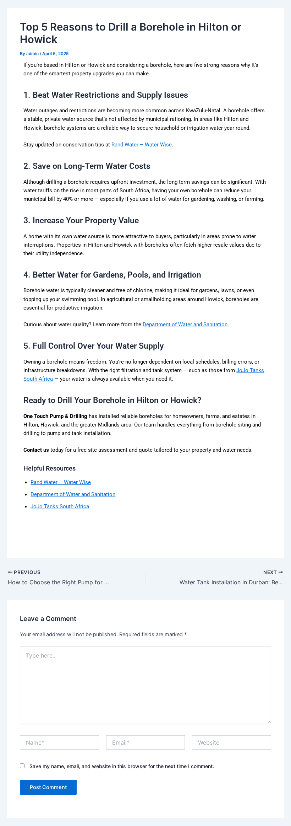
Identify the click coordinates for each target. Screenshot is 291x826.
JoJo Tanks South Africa (60, 506)
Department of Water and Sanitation (185, 324)
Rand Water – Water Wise (141, 144)
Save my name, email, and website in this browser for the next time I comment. (121, 766)
